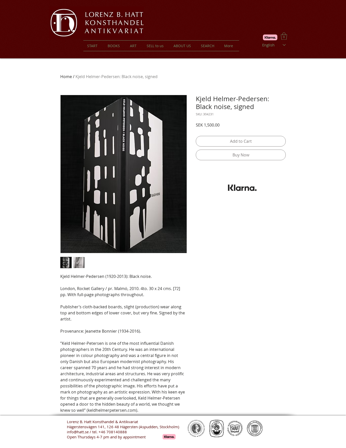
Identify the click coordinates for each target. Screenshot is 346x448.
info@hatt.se (78, 431)
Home (66, 76)
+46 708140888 (113, 431)
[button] (284, 36)
